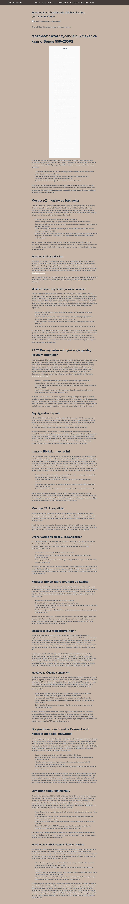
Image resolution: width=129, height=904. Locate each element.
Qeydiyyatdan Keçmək (61, 67)
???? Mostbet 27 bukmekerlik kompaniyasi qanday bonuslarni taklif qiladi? (65, 143)
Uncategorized (56, 21)
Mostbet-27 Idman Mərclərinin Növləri (65, 97)
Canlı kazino (58, 129)
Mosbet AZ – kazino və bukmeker (64, 53)
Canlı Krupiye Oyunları (61, 132)
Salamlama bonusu (60, 122)
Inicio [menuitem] (37, 2)
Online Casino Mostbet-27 (62, 104)
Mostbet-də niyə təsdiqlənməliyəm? (65, 81)
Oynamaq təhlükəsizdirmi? (62, 90)
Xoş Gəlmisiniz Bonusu (61, 139)
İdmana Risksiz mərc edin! (62, 69)
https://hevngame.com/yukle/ (40, 376)
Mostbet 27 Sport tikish (61, 71)
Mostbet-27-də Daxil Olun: (62, 55)
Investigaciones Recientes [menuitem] (82, 2)
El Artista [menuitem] (46, 2)
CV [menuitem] (55, 2)
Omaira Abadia (15, 2)
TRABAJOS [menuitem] (62, 2)
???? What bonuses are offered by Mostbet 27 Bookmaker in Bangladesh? (64, 109)
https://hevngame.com (38, 273)
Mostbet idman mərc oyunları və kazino (66, 78)
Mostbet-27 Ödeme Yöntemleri (63, 83)
